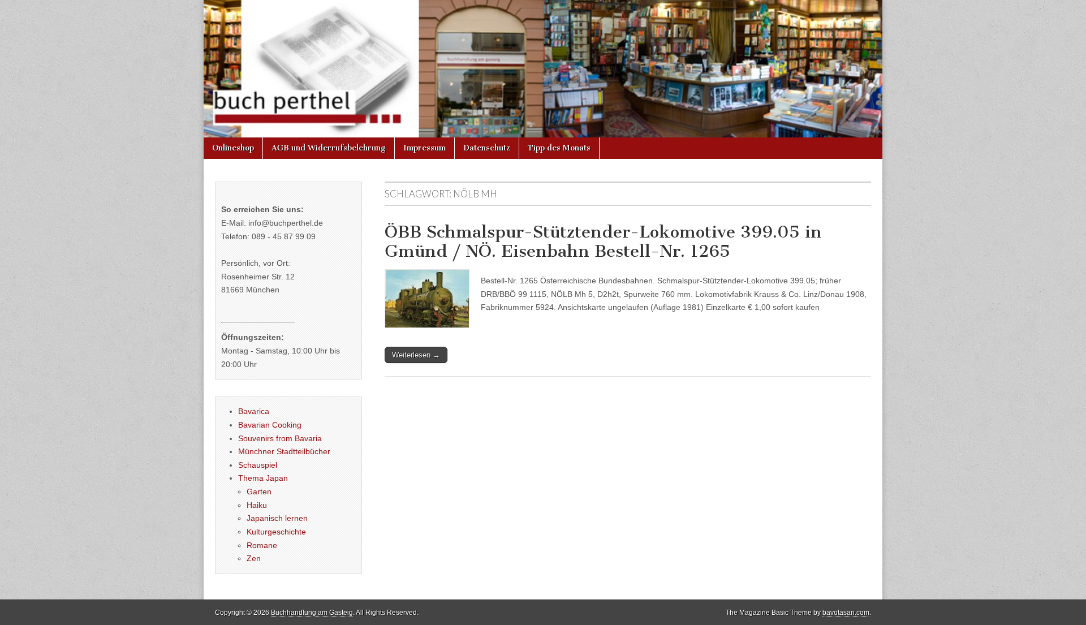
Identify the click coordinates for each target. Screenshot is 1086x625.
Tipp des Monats (559, 148)
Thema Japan (263, 477)
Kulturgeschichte (276, 531)
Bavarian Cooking (269, 424)
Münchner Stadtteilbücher (284, 451)
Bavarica (253, 411)
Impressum (424, 148)
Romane (262, 545)
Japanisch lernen (277, 518)
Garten (259, 491)
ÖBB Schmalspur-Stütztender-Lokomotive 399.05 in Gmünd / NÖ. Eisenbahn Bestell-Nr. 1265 (603, 241)
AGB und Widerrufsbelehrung (329, 148)
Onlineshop (233, 148)
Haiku (257, 505)
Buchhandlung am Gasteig (312, 613)
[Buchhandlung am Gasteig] (543, 68)
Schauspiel (257, 464)
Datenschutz (486, 148)
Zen (254, 558)
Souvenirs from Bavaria (280, 438)
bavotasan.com (845, 613)
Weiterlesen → (416, 355)
